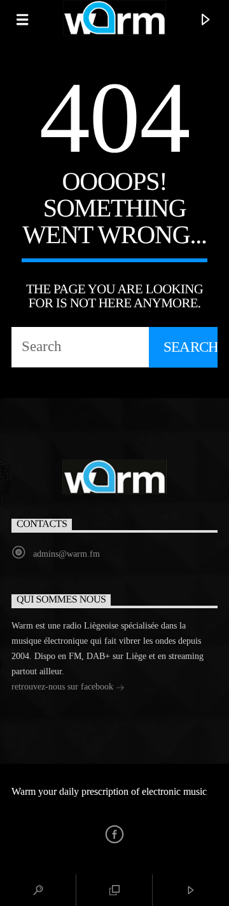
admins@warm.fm (66, 554)
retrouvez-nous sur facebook (63, 686)
